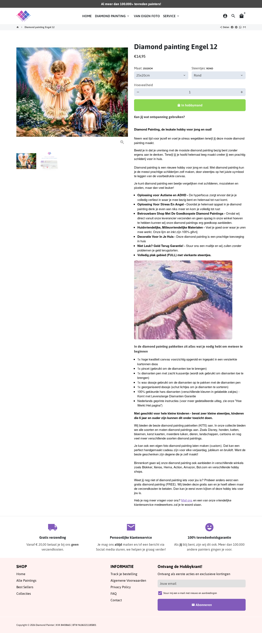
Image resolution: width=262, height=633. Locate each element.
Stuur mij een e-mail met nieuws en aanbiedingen (190, 593)
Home (20, 574)
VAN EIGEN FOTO (147, 16)
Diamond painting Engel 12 (39, 27)
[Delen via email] (244, 27)
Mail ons (186, 500)
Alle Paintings (26, 580)
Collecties (23, 593)
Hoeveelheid (143, 85)
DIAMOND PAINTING (112, 16)
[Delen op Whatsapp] (240, 27)
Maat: (143, 68)
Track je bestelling (124, 574)
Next (122, 92)
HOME (87, 16)
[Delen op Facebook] (232, 27)
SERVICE (171, 16)
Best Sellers (24, 587)
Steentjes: (202, 68)
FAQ (114, 593)
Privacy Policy (121, 587)
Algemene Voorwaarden (128, 580)
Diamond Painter (45, 625)
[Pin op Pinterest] (236, 27)
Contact (116, 600)
